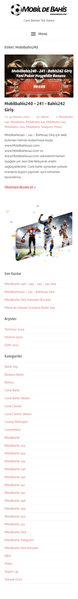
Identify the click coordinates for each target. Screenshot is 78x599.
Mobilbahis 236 (15, 469)
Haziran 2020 (14, 337)
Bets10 (9, 382)
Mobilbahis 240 (15, 477)
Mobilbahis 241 (35, 122)
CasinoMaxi (12, 430)
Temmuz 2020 (14, 329)
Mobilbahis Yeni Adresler (22, 548)
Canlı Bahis (12, 390)
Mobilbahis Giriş (15, 127)
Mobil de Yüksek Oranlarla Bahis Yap (30, 307)
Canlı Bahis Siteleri (17, 398)
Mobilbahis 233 (15, 445)
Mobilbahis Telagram (39, 127)
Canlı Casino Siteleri (18, 414)
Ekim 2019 (12, 345)
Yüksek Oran (13, 579)
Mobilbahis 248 (15, 500)
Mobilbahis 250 (15, 516)
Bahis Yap (11, 367)
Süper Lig (11, 571)
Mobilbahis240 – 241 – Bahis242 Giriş (30, 292)
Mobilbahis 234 (15, 453)
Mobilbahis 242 (56, 122)
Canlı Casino (13, 406)
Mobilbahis (18, 122)
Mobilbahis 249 (15, 508)
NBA (8, 556)
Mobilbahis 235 (15, 461)
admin (45, 117)
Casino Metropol (16, 422)
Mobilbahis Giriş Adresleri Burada (28, 300)
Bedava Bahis (14, 374)
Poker (58, 127)
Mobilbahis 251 (15, 524)
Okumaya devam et (19, 187)
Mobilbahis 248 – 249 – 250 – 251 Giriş (30, 284)
